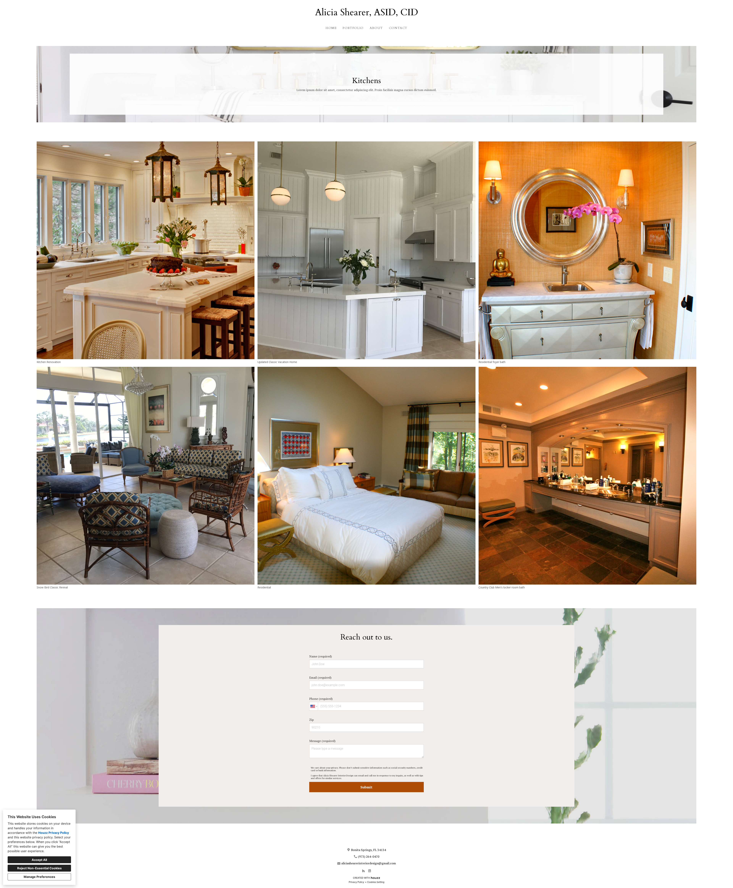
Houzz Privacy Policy (53, 833)
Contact (398, 28)
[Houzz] (363, 870)
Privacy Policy (356, 882)
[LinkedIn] (369, 870)
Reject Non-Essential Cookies (39, 868)
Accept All (39, 860)
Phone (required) (321, 699)
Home (331, 28)
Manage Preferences (39, 877)
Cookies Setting (375, 882)
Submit (366, 787)
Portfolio (353, 28)
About (376, 28)
